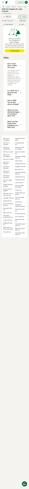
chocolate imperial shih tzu (8, 216)
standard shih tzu (20, 163)
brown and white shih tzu (8, 204)
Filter (24, 17)
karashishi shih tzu (7, 209)
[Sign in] (26, 2)
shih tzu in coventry (6, 143)
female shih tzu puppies (8, 185)
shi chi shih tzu (19, 216)
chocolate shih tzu (19, 143)
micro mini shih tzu (19, 220)
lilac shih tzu (19, 182)
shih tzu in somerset (6, 171)
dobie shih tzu (7, 201)
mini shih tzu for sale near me (8, 194)
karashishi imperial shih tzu (20, 205)
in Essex (5, 11)
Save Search (9, 24)
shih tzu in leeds (8, 152)
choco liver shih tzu (20, 210)
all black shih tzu (20, 213)
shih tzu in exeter (8, 159)
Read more (22, 20)
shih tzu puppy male (7, 180)
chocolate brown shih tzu (20, 224)
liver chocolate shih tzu (19, 198)
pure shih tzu (7, 232)
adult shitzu (18, 161)
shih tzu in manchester (6, 148)
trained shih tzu (19, 179)
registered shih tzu (7, 223)
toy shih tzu (18, 202)
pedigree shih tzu (20, 166)
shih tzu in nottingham (6, 139)
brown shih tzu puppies (7, 189)
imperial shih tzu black (20, 139)
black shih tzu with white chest (8, 228)
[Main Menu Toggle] (3, 2)
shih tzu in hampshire (6, 176)
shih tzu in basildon (6, 162)
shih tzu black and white (19, 186)
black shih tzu (7, 212)
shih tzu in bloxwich (6, 167)
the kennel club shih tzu (20, 233)
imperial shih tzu (20, 177)
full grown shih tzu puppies (19, 148)
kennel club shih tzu (20, 152)
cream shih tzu (7, 220)
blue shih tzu (19, 169)
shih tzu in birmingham (6, 155)
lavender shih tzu (8, 198)
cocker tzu (18, 190)
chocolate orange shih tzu (20, 157)
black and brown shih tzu (20, 229)
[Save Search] (24, 483)
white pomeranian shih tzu (20, 173)
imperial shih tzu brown (20, 193)
